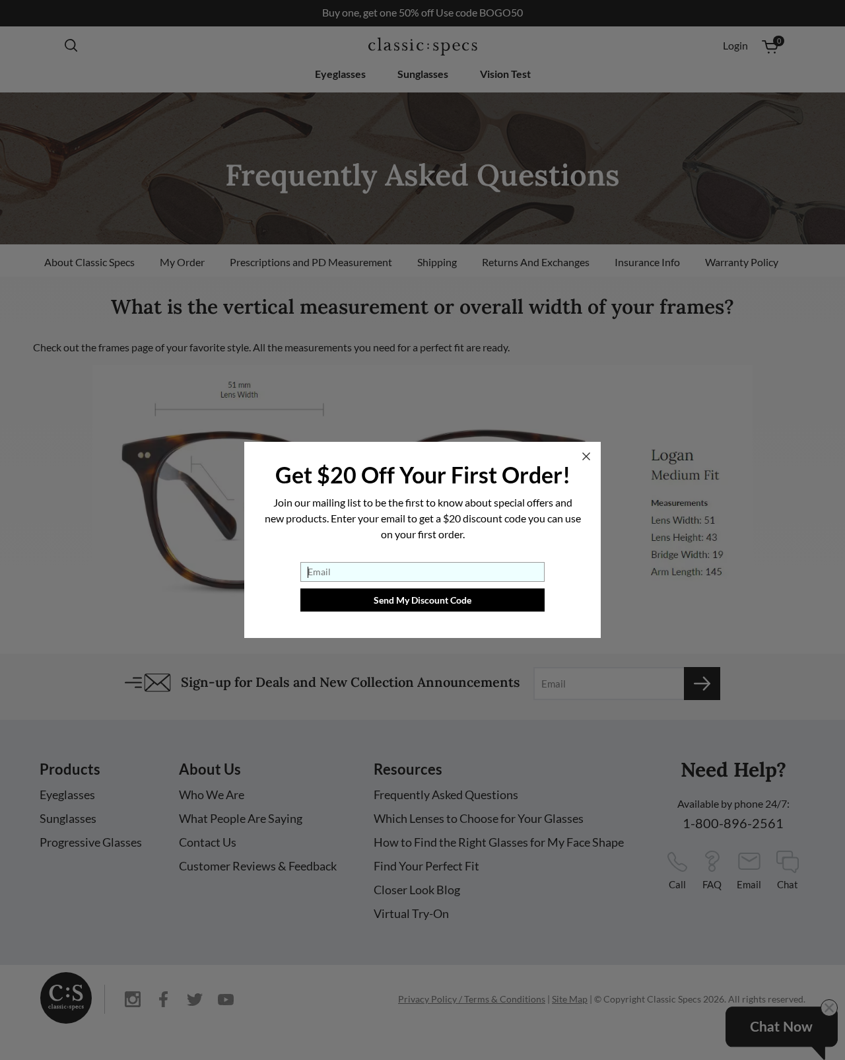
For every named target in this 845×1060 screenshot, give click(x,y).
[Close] (586, 456)
